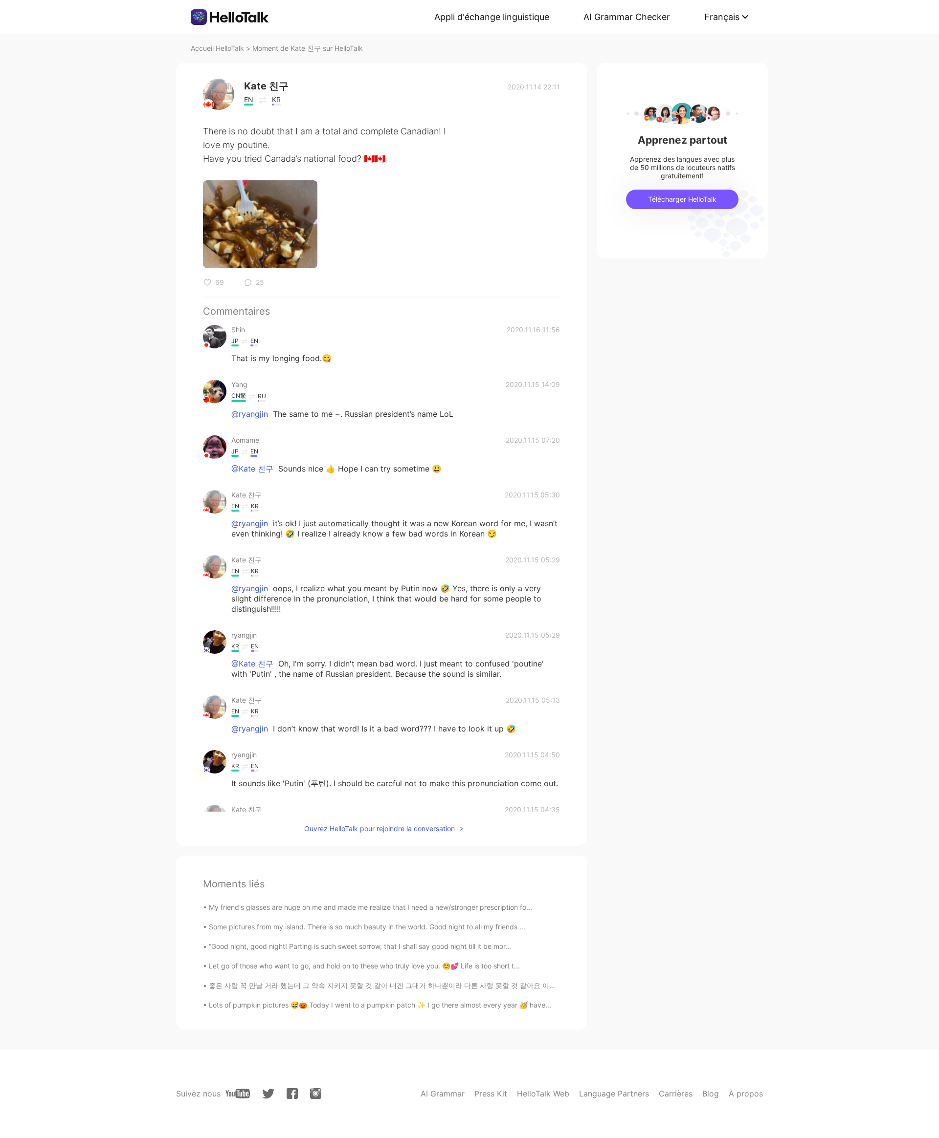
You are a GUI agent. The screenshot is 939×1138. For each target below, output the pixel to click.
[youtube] (237, 1093)
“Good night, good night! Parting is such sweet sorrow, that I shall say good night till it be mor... (360, 946)
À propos (746, 1093)
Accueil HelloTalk (217, 48)
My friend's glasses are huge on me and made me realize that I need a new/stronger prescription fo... (370, 907)
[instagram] (315, 1093)
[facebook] (292, 1093)
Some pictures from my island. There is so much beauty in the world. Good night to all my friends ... (367, 927)
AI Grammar (443, 1093)
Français (721, 17)
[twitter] (268, 1094)
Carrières (676, 1093)
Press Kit (490, 1093)
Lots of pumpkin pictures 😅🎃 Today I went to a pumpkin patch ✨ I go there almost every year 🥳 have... (380, 1005)
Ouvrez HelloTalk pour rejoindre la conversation (379, 828)
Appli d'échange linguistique (491, 17)
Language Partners (614, 1093)
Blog (710, 1093)
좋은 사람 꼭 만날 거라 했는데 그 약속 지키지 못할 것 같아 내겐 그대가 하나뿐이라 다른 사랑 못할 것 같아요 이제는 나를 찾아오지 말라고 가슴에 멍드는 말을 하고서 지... (468, 985)
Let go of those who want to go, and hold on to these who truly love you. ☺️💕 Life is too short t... (364, 966)
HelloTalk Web (543, 1093)
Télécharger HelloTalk (682, 199)
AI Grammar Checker (626, 17)
